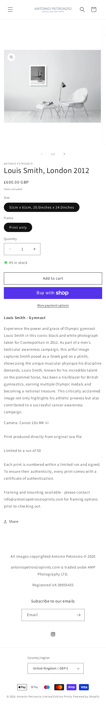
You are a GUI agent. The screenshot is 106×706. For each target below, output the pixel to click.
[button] (10, 9)
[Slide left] (41, 154)
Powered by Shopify (86, 696)
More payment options (53, 305)
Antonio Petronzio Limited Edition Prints (44, 696)
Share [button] (14, 521)
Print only (18, 227)
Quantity (10, 239)
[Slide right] (64, 154)
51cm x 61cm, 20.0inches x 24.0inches (41, 207)
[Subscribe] (78, 615)
